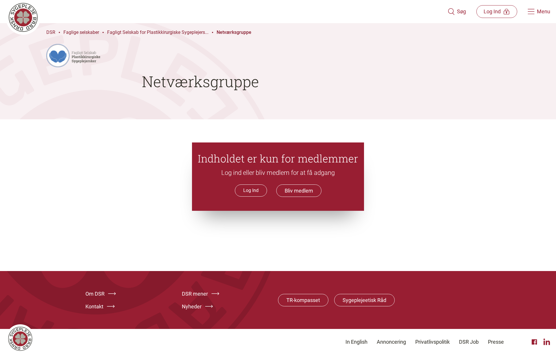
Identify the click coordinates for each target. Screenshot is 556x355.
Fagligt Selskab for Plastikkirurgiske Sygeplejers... (158, 32)
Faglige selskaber (81, 32)
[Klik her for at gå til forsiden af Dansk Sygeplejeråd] (227, 11)
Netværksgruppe (234, 32)
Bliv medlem (299, 191)
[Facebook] (535, 341)
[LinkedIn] (546, 341)
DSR (50, 32)
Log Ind (251, 190)
